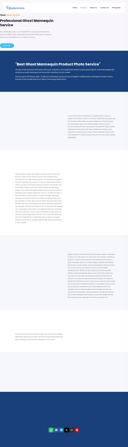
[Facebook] (56, 430)
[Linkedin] (61, 430)
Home (75, 8)
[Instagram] (71, 430)
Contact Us (104, 8)
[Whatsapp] (51, 430)
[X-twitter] (66, 430)
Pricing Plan (116, 8)
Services (83, 8)
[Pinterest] (77, 430)
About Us (93, 8)
